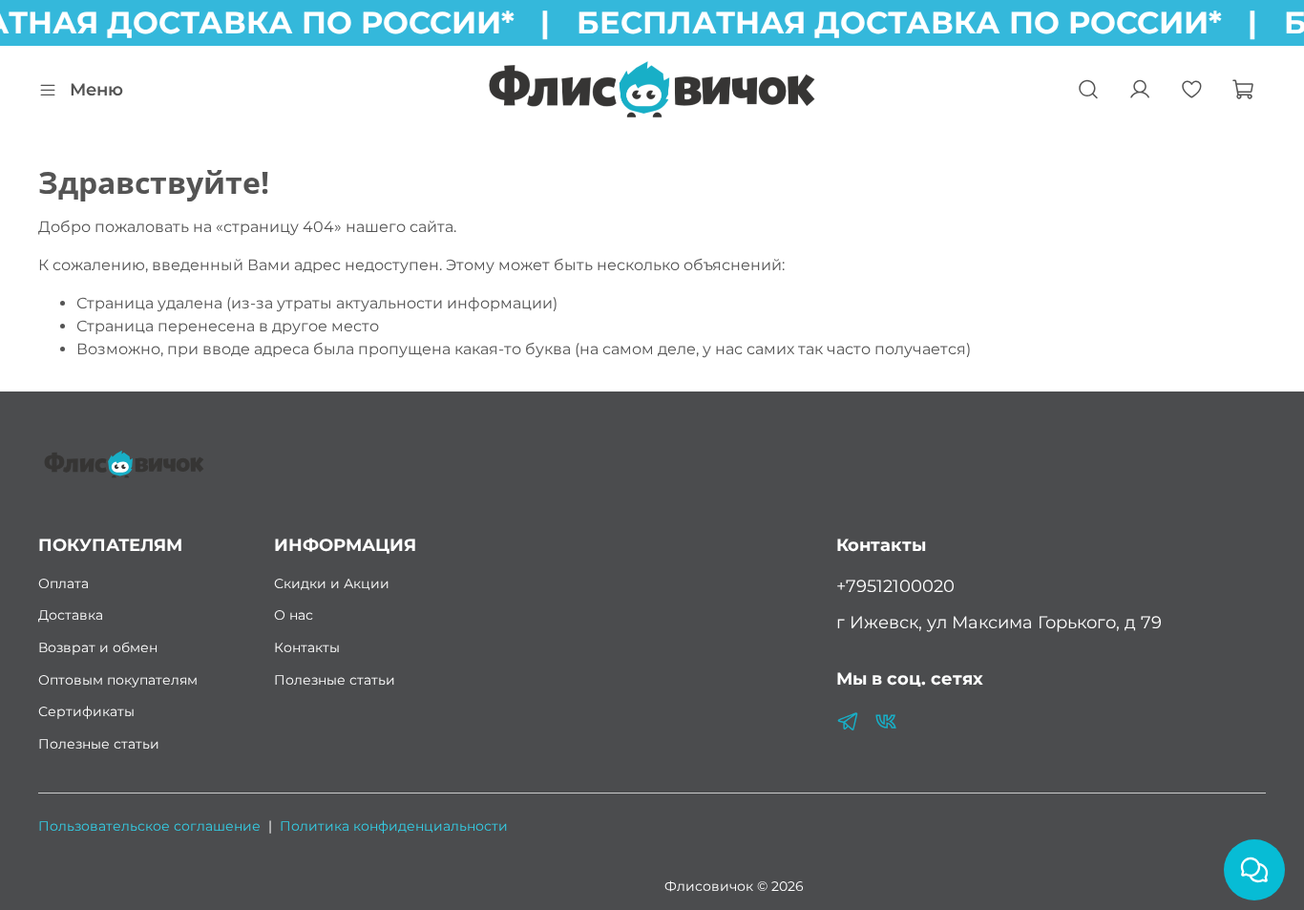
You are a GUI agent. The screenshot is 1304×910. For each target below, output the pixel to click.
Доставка (70, 615)
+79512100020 (895, 586)
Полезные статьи (98, 743)
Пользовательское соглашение (149, 826)
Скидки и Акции (331, 583)
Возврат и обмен (98, 647)
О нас (293, 615)
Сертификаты (86, 711)
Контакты (307, 647)
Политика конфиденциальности (394, 826)
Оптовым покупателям (118, 679)
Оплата (63, 583)
